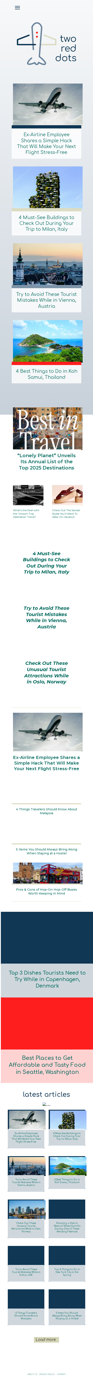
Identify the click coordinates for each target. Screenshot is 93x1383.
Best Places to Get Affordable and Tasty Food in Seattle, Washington (47, 1065)
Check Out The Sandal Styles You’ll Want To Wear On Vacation (66, 513)
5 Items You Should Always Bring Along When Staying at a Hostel (46, 851)
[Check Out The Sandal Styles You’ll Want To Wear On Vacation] (66, 494)
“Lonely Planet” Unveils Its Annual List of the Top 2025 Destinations (46, 462)
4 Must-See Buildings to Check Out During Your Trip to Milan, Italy (46, 223)
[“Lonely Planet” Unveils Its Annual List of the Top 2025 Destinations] (46, 427)
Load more (46, 1340)
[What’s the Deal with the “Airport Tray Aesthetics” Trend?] (27, 494)
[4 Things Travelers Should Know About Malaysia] (46, 792)
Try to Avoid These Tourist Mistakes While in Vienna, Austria (46, 300)
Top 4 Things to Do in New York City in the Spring (67, 1272)
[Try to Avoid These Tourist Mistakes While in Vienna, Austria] (46, 263)
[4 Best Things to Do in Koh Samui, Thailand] (46, 340)
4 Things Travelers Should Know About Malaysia (46, 811)
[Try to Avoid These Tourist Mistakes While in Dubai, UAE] (26, 1255)
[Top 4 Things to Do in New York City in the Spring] (67, 1255)
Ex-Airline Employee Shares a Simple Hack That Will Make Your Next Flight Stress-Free (46, 143)
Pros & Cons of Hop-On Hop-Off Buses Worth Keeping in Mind (46, 891)
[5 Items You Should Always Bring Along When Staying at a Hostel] (46, 832)
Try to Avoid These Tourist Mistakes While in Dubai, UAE (26, 1272)
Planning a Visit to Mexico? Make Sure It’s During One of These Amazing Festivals (67, 1227)
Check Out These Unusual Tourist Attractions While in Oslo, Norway (46, 672)
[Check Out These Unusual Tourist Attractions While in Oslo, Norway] (26, 1209)
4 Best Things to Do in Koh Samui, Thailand (46, 374)
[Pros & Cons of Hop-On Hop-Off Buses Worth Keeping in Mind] (46, 873)
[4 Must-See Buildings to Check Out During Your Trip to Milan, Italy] (46, 187)
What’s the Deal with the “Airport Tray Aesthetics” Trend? (26, 513)
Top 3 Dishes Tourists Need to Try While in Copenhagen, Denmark (47, 979)
